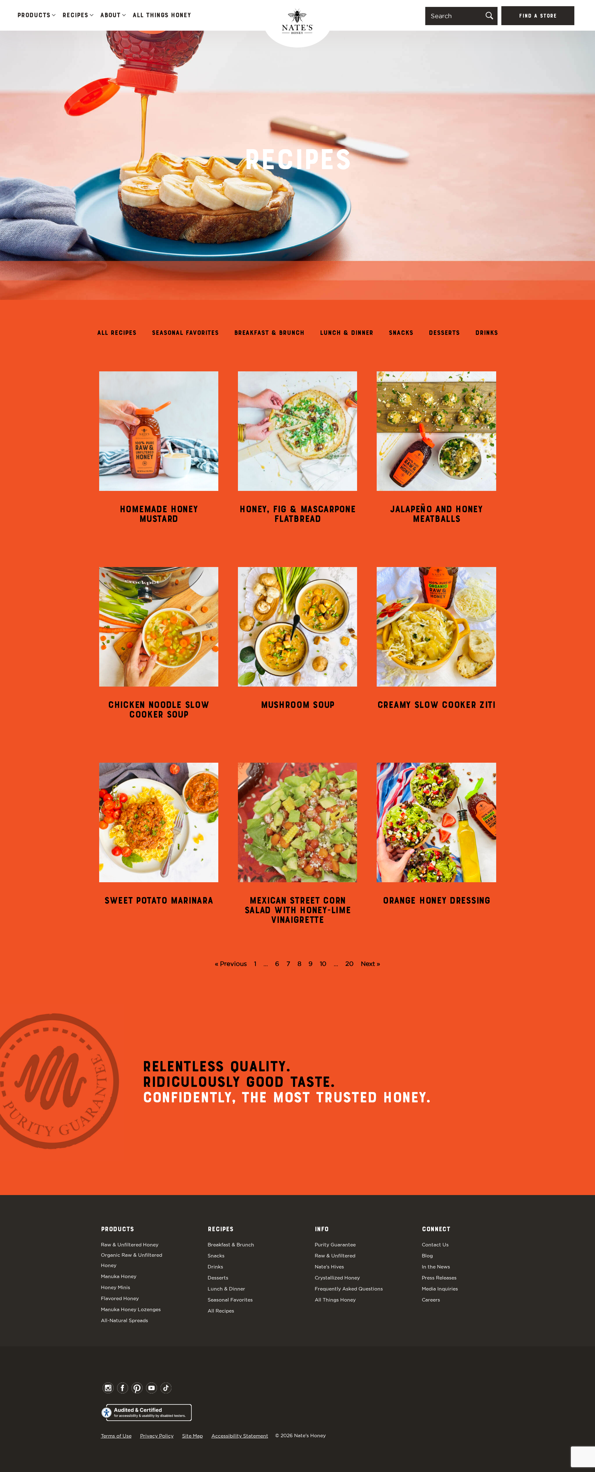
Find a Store (538, 16)
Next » (370, 963)
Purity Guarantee (335, 1244)
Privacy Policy (157, 1436)
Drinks (486, 333)
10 (323, 963)
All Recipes (116, 333)
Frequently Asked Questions (349, 1288)
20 (349, 963)
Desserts (444, 333)
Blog (427, 1255)
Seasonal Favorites (185, 333)
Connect (436, 1229)
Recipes (75, 15)
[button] (53, 16)
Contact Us (435, 1244)
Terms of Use (116, 1436)
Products (33, 15)
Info (321, 1229)
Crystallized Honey (337, 1277)
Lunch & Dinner (346, 333)
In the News (436, 1266)
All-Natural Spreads (124, 1320)
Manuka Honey (118, 1276)
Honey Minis (115, 1287)
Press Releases (439, 1277)
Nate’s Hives (329, 1266)
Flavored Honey (120, 1298)
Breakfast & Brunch (269, 333)
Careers (431, 1300)
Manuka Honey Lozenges (131, 1309)
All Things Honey (162, 15)
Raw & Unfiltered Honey (129, 1244)
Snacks (401, 333)
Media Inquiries (440, 1288)
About (110, 15)
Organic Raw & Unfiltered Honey (131, 1260)
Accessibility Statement (239, 1436)
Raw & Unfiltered (335, 1255)
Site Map (192, 1436)
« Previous (231, 963)
